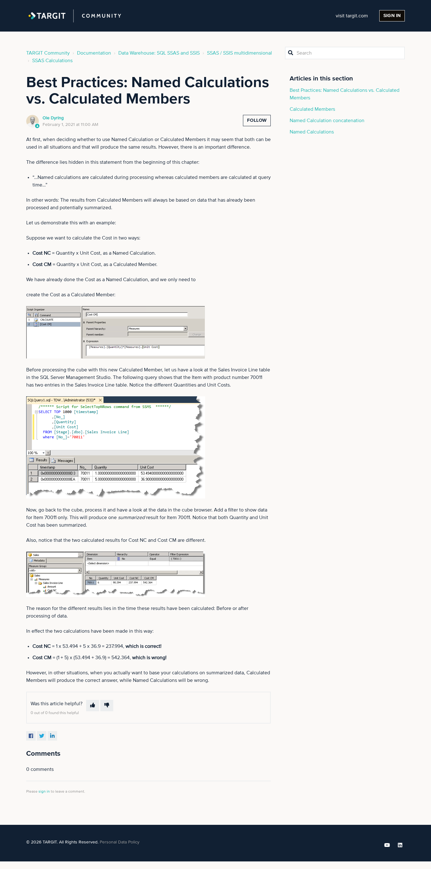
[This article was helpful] (92, 705)
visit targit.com (352, 15)
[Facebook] (31, 736)
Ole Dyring (53, 118)
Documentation (94, 53)
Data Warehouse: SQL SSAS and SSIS (159, 53)
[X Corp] (41, 736)
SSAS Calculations (52, 60)
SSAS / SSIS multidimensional (239, 53)
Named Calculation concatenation (327, 120)
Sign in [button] (392, 15)
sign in (44, 792)
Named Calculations (312, 131)
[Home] (74, 15)
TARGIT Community (48, 53)
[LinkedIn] (52, 736)
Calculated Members (312, 109)
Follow (257, 120)
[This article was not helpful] (106, 705)
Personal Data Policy (119, 842)
